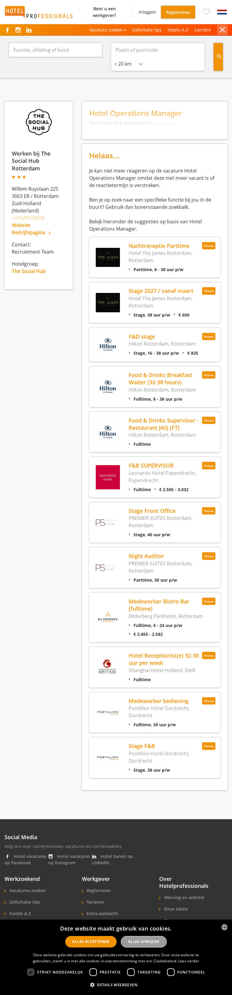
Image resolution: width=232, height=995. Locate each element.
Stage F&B (142, 746)
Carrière (202, 30)
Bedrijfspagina (29, 232)
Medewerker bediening (158, 700)
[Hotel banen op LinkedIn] (29, 30)
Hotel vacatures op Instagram (69, 859)
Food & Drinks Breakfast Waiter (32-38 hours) (160, 378)
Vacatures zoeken (27, 890)
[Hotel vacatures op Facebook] (7, 30)
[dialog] (116, 957)
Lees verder (188, 961)
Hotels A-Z (178, 30)
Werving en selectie (183, 897)
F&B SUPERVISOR (151, 465)
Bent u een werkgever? (104, 12)
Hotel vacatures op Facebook (26, 859)
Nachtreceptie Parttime (159, 245)
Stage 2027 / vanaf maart (161, 290)
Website (21, 225)
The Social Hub (29, 271)
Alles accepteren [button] (90, 941)
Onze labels (175, 909)
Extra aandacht (101, 913)
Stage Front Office (152, 510)
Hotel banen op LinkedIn (112, 859)
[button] (206, 12)
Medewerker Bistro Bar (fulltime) (159, 604)
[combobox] (128, 64)
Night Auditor (146, 556)
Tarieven (94, 902)
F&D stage (142, 336)
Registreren (178, 12)
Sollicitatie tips (147, 30)
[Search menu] (218, 57)
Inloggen (147, 12)
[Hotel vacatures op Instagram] (18, 30)
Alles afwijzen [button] (144, 941)
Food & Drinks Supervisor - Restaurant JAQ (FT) (163, 423)
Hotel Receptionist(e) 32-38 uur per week (164, 659)
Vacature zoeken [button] (106, 30)
